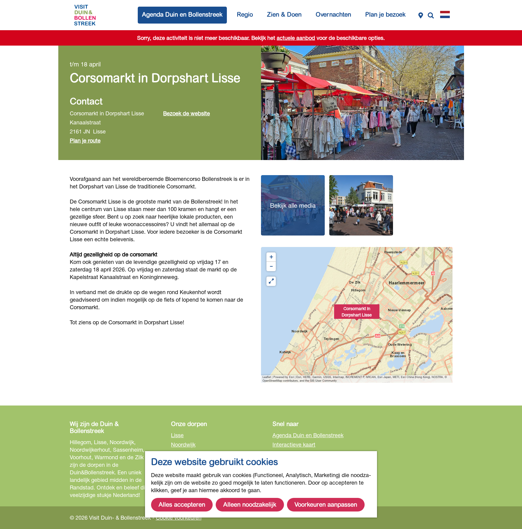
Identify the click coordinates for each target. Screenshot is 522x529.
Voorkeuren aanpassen (326, 504)
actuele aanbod (296, 37)
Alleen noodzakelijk (249, 504)
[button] (356, 315)
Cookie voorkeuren (178, 517)
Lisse (177, 435)
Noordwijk (183, 444)
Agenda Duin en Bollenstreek (307, 435)
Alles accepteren (182, 504)
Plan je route (85, 140)
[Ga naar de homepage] (85, 15)
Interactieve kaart (293, 444)
